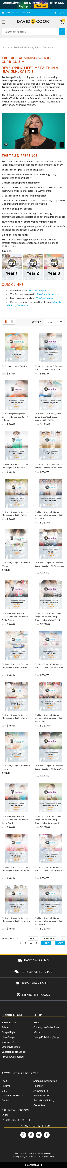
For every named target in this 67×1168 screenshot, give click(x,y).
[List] (12, 321)
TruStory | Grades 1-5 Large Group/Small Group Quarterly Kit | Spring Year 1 (50, 921)
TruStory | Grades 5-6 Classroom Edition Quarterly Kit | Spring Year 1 (16, 921)
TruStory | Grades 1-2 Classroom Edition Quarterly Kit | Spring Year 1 (16, 870)
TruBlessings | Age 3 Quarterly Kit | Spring (16, 767)
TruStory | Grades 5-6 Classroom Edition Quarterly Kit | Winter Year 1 (17, 718)
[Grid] (6, 321)
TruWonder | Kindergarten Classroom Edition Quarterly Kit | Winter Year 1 (16, 616)
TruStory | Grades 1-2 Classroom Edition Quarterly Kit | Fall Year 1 (16, 466)
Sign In (61, 13)
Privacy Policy (19, 1156)
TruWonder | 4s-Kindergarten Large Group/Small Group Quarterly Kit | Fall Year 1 (48, 417)
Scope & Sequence (39, 290)
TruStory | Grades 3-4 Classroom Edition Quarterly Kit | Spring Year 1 (49, 870)
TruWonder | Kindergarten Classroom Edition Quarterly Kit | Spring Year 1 (16, 819)
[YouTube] (39, 1135)
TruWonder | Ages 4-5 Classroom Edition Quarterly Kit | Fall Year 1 (49, 367)
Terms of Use (33, 1156)
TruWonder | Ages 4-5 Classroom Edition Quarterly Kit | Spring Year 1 (49, 769)
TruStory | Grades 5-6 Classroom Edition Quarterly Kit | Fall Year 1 (16, 513)
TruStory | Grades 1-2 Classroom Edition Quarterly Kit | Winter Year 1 (17, 667)
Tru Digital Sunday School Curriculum (34, 47)
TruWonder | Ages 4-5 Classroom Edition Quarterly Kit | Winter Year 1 (50, 566)
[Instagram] (23, 1135)
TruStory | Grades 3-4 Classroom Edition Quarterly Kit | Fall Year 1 (49, 466)
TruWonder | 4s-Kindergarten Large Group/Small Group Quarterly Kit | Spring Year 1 (48, 819)
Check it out (41, 6)
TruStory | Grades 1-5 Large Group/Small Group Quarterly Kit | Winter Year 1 (50, 718)
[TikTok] (31, 1135)
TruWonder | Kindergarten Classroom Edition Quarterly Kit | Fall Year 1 (16, 417)
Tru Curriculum (44, 298)
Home (5, 47)
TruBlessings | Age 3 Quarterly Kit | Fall (16, 367)
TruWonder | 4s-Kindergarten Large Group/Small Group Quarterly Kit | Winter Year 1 (48, 616)
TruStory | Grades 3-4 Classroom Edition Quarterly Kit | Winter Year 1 (50, 667)
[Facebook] (47, 1135)
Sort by (36, 322)
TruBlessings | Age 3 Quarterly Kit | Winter (16, 564)
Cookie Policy (48, 1156)
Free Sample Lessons (48, 294)
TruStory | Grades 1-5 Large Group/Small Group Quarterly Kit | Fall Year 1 (50, 515)
